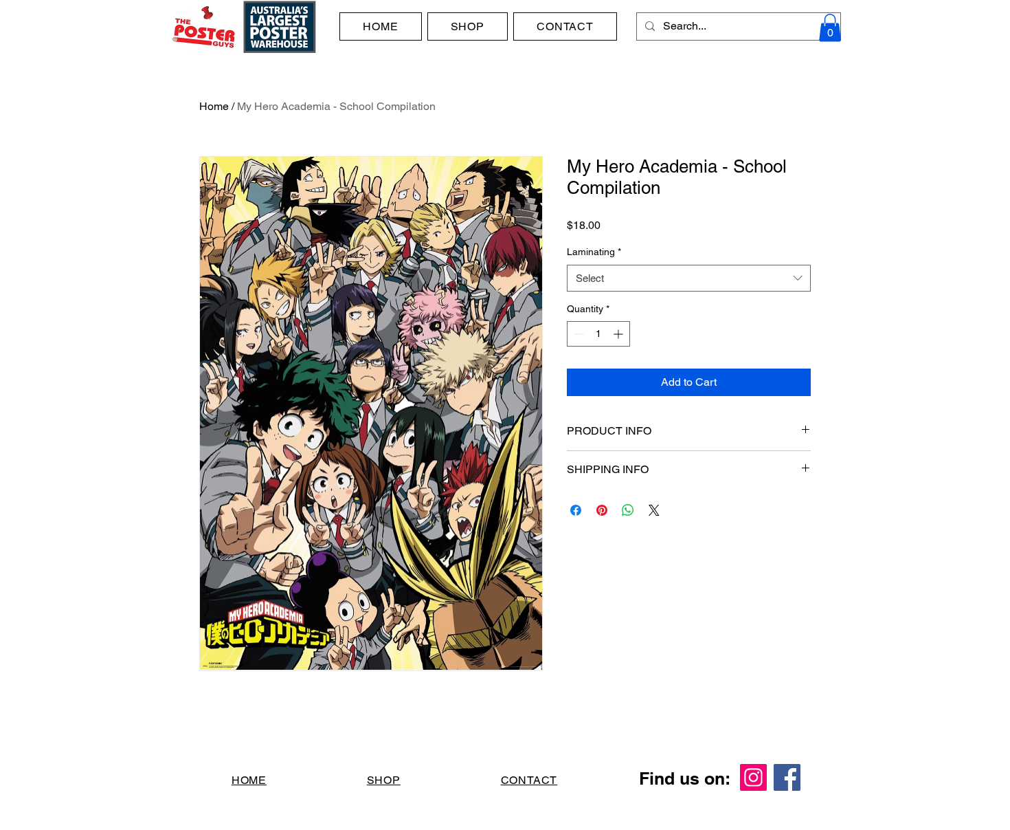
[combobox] (689, 278)
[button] (830, 28)
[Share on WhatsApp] (628, 510)
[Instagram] (753, 777)
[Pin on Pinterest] (602, 510)
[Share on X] (654, 510)
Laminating (594, 251)
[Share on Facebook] (576, 510)
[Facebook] (787, 777)
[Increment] (619, 334)
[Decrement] (577, 334)
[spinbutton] (598, 334)
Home (214, 106)
